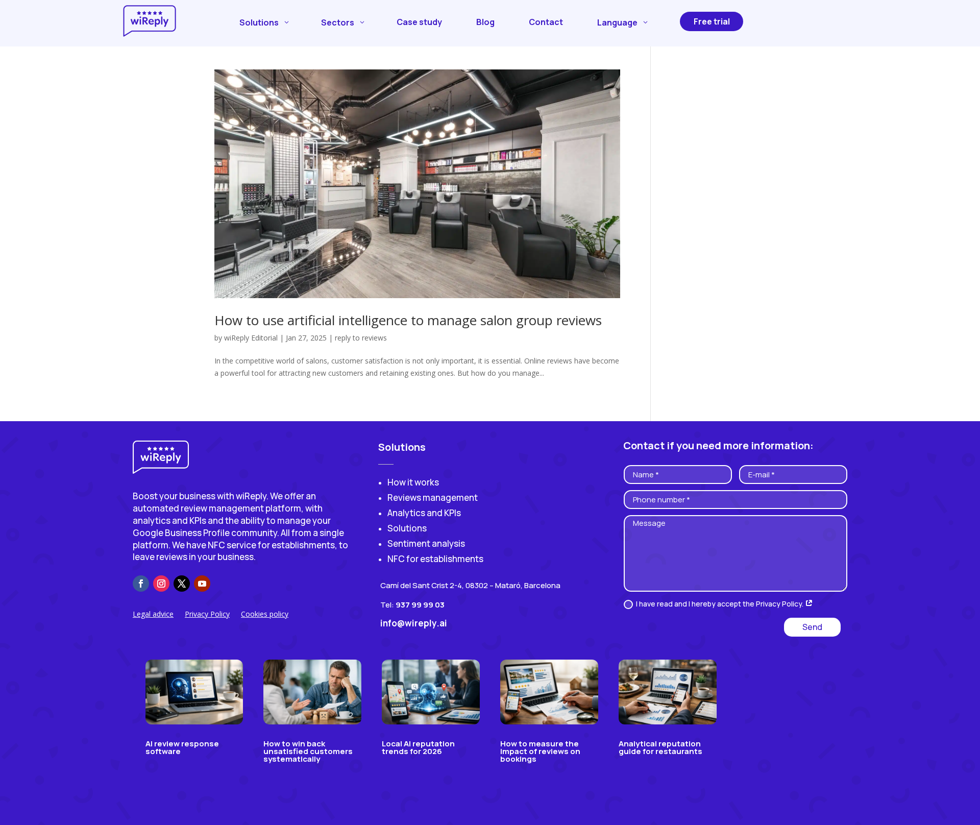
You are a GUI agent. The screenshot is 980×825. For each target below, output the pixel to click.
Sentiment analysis (426, 543)
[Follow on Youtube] (202, 583)
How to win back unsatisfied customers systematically (308, 751)
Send (812, 627)
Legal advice (153, 615)
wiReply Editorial (251, 338)
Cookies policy (264, 615)
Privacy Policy (207, 615)
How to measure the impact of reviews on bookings (540, 751)
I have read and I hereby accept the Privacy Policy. (720, 604)
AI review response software (182, 747)
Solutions (407, 528)
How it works (413, 482)
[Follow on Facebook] (141, 583)
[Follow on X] (182, 583)
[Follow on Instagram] (161, 583)
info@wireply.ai (413, 623)
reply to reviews (361, 338)
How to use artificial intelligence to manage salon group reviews (408, 320)
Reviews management (432, 497)
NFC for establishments (435, 559)
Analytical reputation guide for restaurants (660, 747)
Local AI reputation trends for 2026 (418, 747)
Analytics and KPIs (424, 513)
